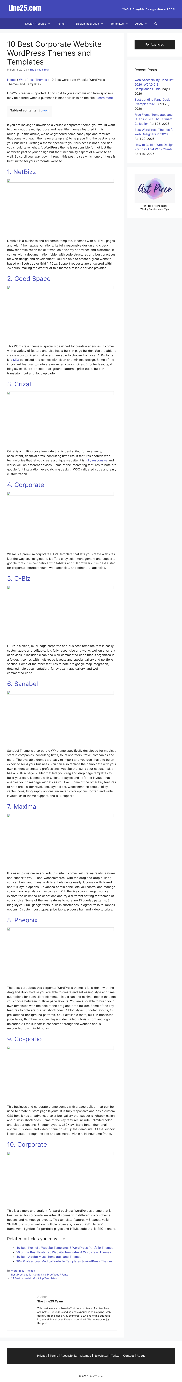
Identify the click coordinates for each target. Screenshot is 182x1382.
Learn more (105, 98)
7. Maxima (21, 806)
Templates (117, 23)
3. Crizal (19, 384)
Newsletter (101, 1355)
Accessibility (69, 1355)
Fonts (61, 23)
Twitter (116, 1355)
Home (11, 80)
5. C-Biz (18, 578)
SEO (16, 359)
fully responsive (96, 460)
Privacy (42, 1355)
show (44, 110)
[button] (155, 23)
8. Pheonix (22, 920)
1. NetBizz (22, 171)
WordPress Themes (33, 80)
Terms (54, 1355)
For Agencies (154, 44)
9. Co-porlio (24, 1039)
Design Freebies (35, 23)
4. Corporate (25, 484)
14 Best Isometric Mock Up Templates (34, 1278)
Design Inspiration (87, 23)
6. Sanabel (22, 683)
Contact (128, 1355)
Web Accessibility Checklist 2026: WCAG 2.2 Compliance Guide (154, 84)
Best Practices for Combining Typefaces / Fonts (39, 1274)
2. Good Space (28, 278)
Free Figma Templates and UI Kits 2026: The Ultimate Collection (154, 119)
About (139, 23)
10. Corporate (27, 1144)
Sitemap (85, 1355)
